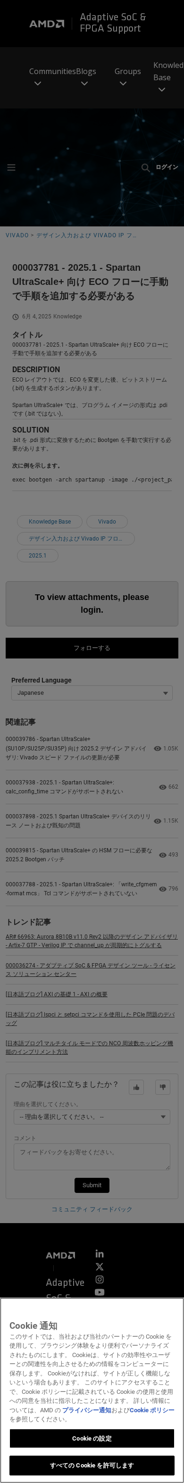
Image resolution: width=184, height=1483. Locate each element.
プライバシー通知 (86, 1410)
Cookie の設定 (91, 1438)
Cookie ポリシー (152, 1410)
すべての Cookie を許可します (92, 1465)
